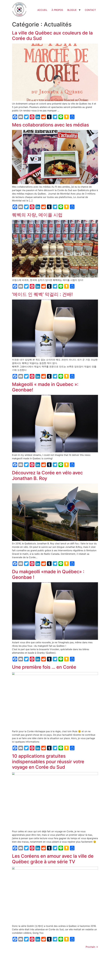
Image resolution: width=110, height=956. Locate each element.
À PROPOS (57, 9)
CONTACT (90, 9)
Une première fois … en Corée (44, 667)
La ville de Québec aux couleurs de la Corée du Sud (52, 35)
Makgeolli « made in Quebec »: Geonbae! (45, 387)
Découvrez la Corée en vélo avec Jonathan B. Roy (47, 475)
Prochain (92, 946)
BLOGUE (72, 9)
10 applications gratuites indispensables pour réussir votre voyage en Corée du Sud (48, 761)
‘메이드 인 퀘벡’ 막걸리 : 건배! (42, 294)
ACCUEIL (42, 9)
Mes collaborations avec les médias (50, 125)
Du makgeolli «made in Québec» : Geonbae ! (48, 574)
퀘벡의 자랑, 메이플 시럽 (37, 215)
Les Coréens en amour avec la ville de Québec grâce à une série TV (53, 858)
